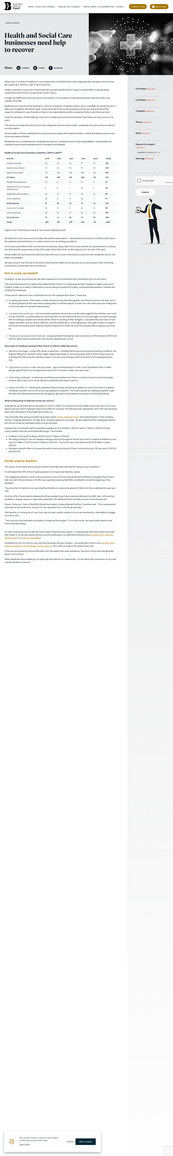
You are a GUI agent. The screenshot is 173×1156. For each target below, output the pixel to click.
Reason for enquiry (145, 146)
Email (143, 133)
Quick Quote (160, 6)
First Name (145, 88)
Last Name (145, 99)
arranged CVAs (97, 534)
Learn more (24, 1144)
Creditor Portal (138, 6)
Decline (70, 1141)
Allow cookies (85, 1141)
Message (145, 158)
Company (145, 111)
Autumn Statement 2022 (67, 417)
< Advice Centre (12, 22)
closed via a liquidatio (30, 537)
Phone (143, 122)
